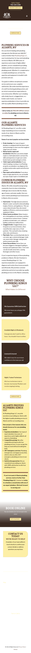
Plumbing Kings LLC (21, 55)
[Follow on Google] (20, 623)
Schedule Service (7, 605)
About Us (6, 601)
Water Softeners (7, 593)
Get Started (15, 519)
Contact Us (15, 33)
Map (4, 582)
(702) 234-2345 (15, 616)
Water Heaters (7, 591)
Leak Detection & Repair (9, 589)
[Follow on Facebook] (14, 623)
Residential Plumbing (8, 603)
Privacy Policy (22, 647)
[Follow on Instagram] (10, 623)
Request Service (14, 7)
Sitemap (15, 649)
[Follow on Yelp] (17, 623)
